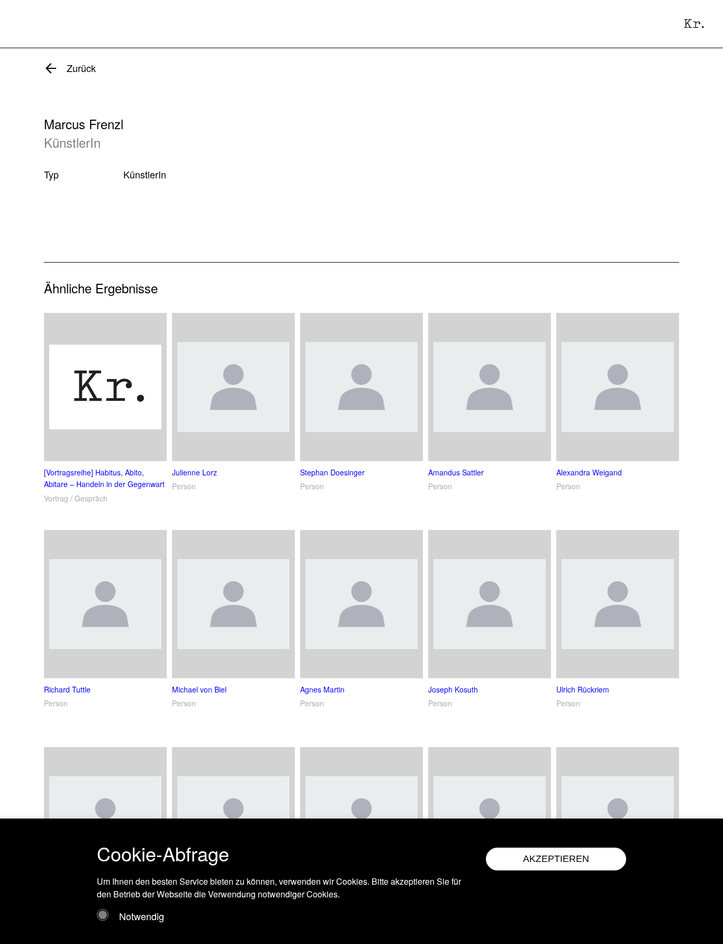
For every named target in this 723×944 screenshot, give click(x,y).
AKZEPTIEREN (556, 858)
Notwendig (141, 916)
